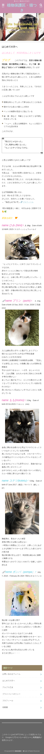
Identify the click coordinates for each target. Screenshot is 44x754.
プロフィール (28, 202)
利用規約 (36, 737)
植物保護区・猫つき (22, 7)
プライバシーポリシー (11, 694)
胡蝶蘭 (5, 707)
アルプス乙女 (7, 687)
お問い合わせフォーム (11, 674)
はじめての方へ (8, 681)
